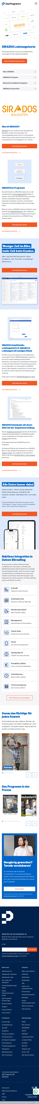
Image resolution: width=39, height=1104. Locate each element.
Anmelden (32, 949)
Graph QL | (9, 1074)
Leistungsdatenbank (19, 194)
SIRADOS (5, 130)
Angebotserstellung (13, 432)
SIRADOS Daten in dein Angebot (24, 455)
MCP (3, 1074)
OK (36, 1102)
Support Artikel (7, 453)
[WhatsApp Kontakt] (36, 1092)
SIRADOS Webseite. (16, 211)
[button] (2, 772)
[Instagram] (33, 1088)
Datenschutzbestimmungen (10, 896)
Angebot (5, 438)
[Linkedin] (36, 1088)
